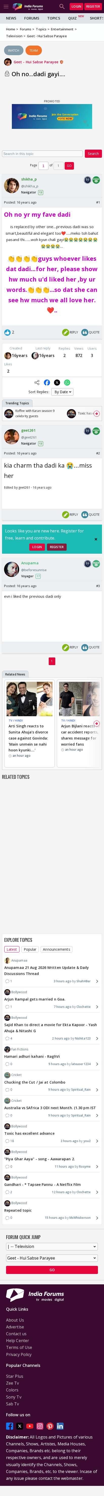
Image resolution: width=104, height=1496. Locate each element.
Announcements (56, 949)
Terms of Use (19, 1347)
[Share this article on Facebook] (46, 382)
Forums (31, 18)
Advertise (15, 1327)
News (11, 18)
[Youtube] (29, 1426)
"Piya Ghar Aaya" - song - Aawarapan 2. (39, 1158)
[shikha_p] (7, 355)
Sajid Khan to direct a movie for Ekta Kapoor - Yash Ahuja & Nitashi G (50, 1027)
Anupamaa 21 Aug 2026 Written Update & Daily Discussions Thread (46, 970)
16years (20, 355)
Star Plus (14, 1376)
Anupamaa (19, 960)
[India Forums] (28, 6)
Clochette (83, 1007)
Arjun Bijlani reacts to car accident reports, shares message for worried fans (80, 735)
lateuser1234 (81, 1064)
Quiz (72, 18)
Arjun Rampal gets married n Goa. (34, 999)
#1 (98, 202)
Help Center (17, 1340)
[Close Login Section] (96, 539)
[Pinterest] (50, 1426)
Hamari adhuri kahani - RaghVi (32, 1056)
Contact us (16, 1334)
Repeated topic (18, 1210)
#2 (98, 453)
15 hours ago (54, 1217)
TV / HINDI (16, 720)
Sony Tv (13, 1397)
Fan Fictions (19, 1049)
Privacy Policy (19, 1354)
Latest (12, 949)
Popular (30, 949)
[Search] (62, 6)
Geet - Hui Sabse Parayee (37, 61)
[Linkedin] (60, 1426)
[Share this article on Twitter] (57, 382)
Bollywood (19, 992)
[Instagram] (39, 1426)
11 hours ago (64, 1166)
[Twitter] (19, 1426)
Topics (53, 18)
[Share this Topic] (36, 382)
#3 (98, 586)
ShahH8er (83, 981)
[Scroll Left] (7, 414)
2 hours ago (61, 1038)
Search (93, 153)
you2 (87, 1141)
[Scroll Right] (97, 414)
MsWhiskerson (80, 1217)
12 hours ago (61, 1192)
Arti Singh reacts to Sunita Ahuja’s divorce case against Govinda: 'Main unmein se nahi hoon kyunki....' (28, 738)
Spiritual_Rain (81, 1089)
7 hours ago (62, 1007)
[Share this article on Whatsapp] (67, 382)
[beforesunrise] (35, 355)
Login (76, 6)
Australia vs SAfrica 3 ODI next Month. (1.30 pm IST (50, 1107)
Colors (12, 1390)
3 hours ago (62, 981)
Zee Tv (12, 1383)
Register (93, 6)
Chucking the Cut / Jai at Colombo (34, 1082)
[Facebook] (9, 1426)
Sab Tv (12, 1404)
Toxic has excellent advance (29, 1133)
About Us (15, 1320)
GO (69, 166)
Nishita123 (83, 1038)
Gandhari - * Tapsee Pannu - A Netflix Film (42, 1184)
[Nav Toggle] (6, 6)
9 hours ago (57, 1064)
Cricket (16, 1075)
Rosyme (85, 1166)
